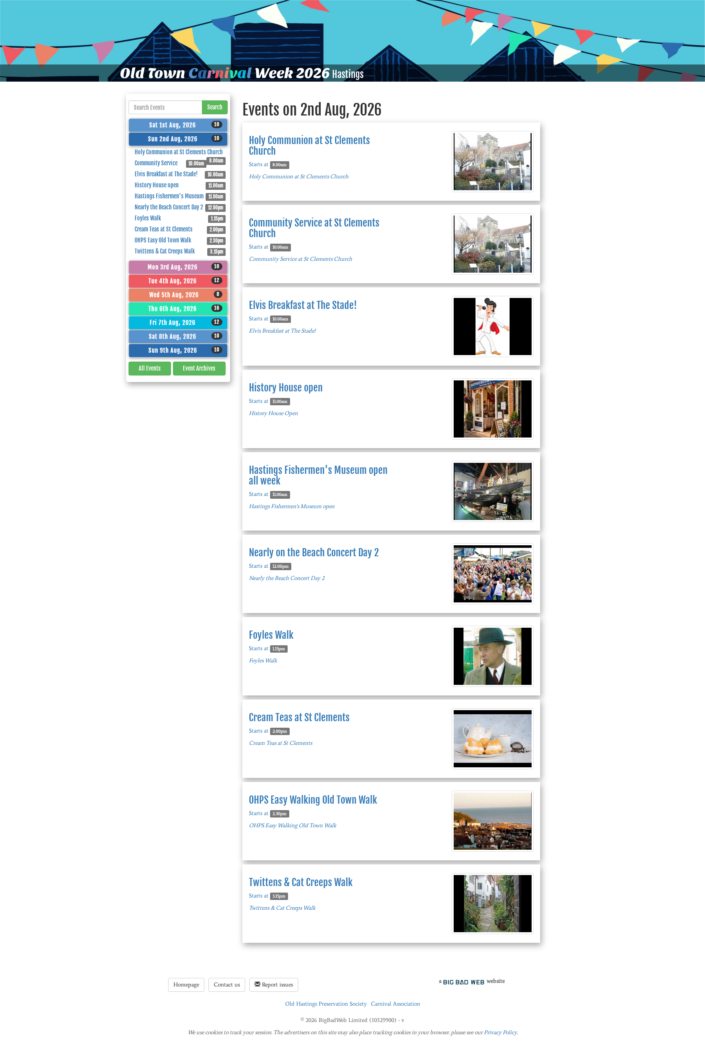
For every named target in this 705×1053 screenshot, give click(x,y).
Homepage (186, 984)
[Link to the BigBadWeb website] (464, 980)
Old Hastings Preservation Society (326, 1003)
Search (214, 107)
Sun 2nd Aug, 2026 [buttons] (184, 138)
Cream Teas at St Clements (179, 229)
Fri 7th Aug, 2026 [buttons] (184, 322)
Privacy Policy (500, 1032)
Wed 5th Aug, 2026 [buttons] (184, 294)
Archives (199, 368)
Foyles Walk (179, 218)
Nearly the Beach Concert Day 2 (179, 207)
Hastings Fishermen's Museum (179, 196)
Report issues (276, 984)
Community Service (169, 163)
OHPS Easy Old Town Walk (179, 240)
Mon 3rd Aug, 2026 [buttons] (183, 267)
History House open (179, 185)
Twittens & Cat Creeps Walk (179, 251)
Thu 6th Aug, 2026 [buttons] (184, 308)
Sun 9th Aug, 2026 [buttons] (184, 350)
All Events (150, 368)
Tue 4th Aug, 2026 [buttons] (184, 280)
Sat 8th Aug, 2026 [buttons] (184, 336)
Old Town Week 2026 (225, 73)
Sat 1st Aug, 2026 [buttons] (184, 125)
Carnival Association (395, 1003)
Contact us (227, 984)
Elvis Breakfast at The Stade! (179, 174)
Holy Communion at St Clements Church (179, 153)
